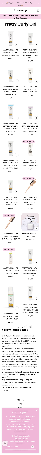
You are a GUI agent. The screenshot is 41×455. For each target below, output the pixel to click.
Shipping (20, 407)
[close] (37, 410)
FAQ (20, 404)
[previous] (2, 3)
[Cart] (38, 10)
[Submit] (32, 446)
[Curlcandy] (20, 10)
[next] (38, 3)
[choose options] (36, 228)
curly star (25, 374)
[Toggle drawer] (3, 10)
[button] (10, 327)
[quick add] (17, 44)
